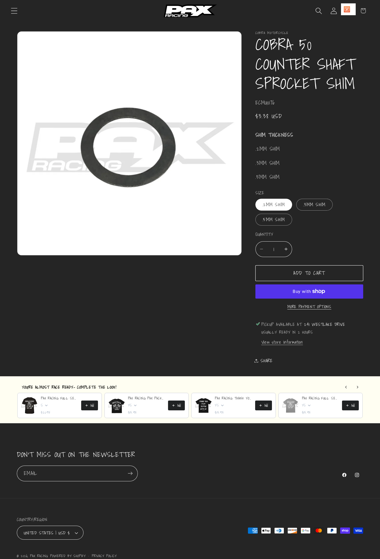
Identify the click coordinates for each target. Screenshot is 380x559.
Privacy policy (104, 556)
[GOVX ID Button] (348, 9)
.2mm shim (273, 204)
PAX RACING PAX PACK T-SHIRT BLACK (146, 398)
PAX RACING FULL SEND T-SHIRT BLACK (59, 398)
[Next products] (357, 387)
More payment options (309, 306)
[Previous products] (346, 387)
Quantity (264, 234)
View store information (282, 342)
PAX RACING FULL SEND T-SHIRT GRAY (320, 398)
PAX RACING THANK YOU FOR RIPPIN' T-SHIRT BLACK (233, 398)
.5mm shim (273, 219)
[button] (14, 10)
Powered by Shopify (68, 556)
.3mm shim (314, 204)
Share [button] (267, 360)
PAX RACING (39, 556)
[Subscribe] (130, 473)
